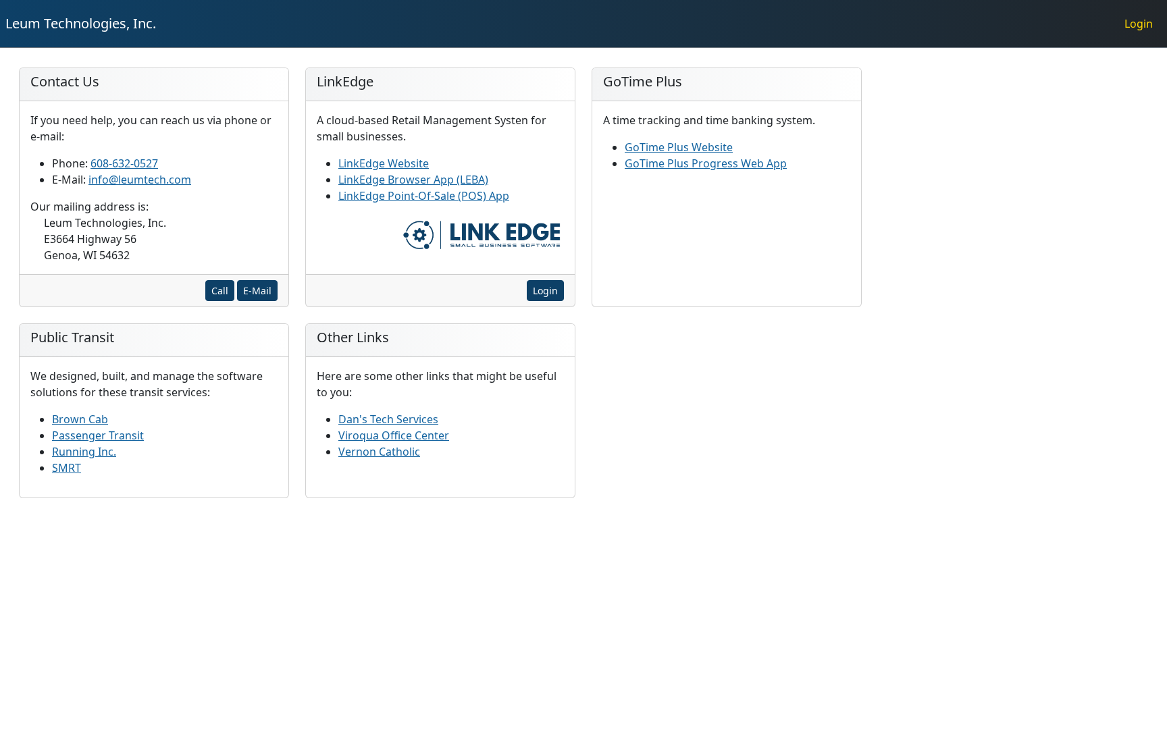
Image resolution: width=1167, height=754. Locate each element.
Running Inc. (84, 451)
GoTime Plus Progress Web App (706, 163)
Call (219, 290)
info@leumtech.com (139, 179)
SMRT (66, 467)
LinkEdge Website (383, 163)
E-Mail (257, 290)
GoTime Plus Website (679, 147)
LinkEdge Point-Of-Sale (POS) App (423, 195)
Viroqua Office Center (393, 435)
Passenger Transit (98, 435)
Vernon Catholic (379, 451)
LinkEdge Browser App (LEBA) (413, 179)
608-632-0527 (124, 163)
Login (545, 290)
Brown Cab (80, 419)
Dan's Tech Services (388, 419)
